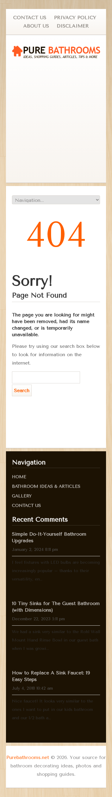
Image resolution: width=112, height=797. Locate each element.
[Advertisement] (56, 121)
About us (36, 26)
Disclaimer (73, 26)
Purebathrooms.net (27, 757)
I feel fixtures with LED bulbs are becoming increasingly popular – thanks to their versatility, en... (56, 571)
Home (19, 476)
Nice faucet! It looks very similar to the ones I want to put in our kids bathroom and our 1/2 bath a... (52, 709)
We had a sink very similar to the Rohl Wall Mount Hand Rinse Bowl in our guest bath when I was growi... (56, 640)
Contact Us (29, 17)
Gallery (22, 496)
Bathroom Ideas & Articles (46, 486)
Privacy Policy (75, 17)
